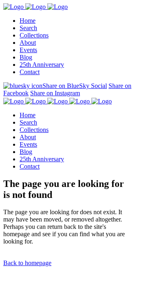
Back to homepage (27, 262)
